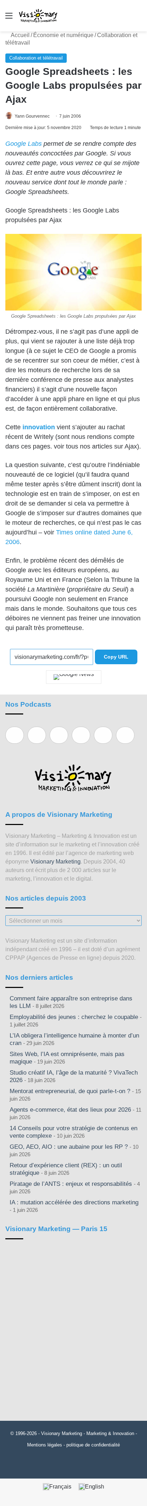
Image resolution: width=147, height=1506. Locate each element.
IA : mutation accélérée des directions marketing (74, 1202)
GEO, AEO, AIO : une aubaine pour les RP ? (69, 1146)
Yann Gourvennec (32, 116)
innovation (38, 427)
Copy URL (116, 657)
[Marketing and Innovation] (38, 15)
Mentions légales (44, 1445)
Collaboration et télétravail (36, 58)
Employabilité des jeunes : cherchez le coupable (74, 1017)
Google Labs (23, 143)
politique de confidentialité (93, 1445)
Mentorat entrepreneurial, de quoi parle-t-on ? (70, 1091)
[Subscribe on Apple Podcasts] (14, 735)
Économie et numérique (63, 35)
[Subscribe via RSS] (125, 735)
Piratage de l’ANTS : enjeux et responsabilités (71, 1183)
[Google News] (73, 677)
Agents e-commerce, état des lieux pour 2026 (70, 1109)
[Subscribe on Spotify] (36, 735)
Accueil (20, 35)
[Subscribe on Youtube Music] (103, 735)
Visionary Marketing (55, 862)
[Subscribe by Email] (81, 735)
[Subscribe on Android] (59, 735)
